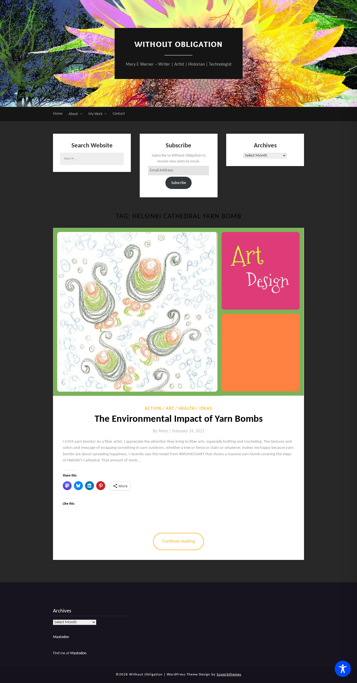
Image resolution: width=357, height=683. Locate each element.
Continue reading (178, 541)
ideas (205, 409)
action (153, 409)
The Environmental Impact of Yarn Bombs (179, 419)
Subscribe (178, 183)
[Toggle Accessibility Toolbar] (342, 668)
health (187, 409)
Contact (119, 114)
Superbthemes (229, 674)
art (170, 409)
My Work (95, 114)
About (73, 114)
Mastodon (61, 637)
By (162, 431)
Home (57, 114)
